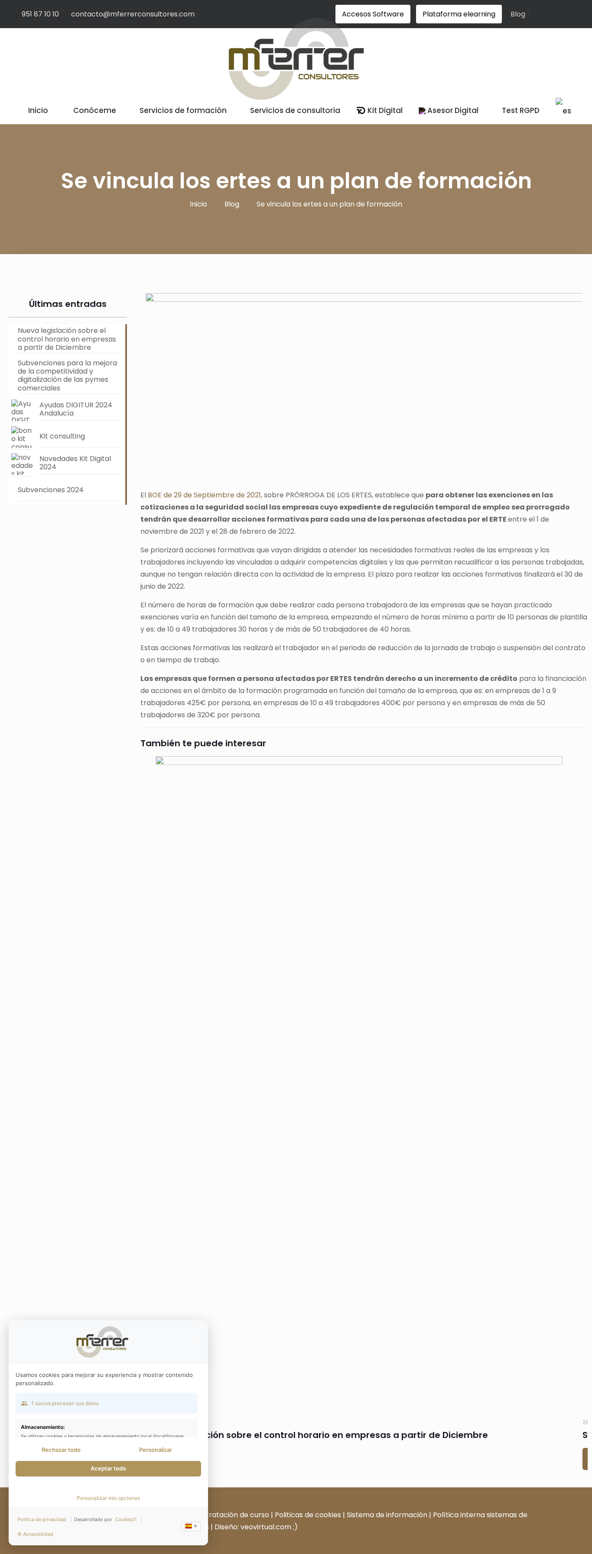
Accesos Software (373, 14)
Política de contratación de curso (212, 1515)
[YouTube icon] (530, 1539)
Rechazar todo (61, 1449)
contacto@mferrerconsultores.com (133, 14)
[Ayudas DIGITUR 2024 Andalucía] (22, 411)
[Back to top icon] (556, 1503)
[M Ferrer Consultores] (296, 56)
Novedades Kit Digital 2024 (75, 463)
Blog (518, 14)
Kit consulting (62, 436)
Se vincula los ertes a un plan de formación (329, 204)
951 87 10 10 (40, 14)
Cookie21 (126, 1519)
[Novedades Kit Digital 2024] (22, 465)
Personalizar (155, 1449)
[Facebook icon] (512, 1539)
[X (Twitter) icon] (521, 1539)
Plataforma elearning (459, 14)
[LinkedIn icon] (539, 1539)
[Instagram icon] (548, 1539)
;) (295, 1527)
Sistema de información (387, 1515)
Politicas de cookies (308, 1515)
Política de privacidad (41, 1519)
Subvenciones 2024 (51, 490)
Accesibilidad (38, 1534)
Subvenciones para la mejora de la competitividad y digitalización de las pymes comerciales (67, 376)
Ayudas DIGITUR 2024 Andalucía (75, 409)
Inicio (198, 204)
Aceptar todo (108, 1468)
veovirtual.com (267, 1527)
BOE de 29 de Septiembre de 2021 (204, 495)
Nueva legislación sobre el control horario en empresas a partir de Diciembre (317, 1435)
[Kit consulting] (22, 438)
